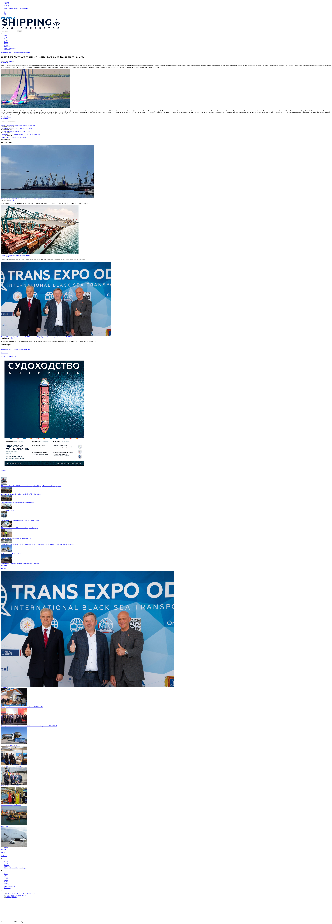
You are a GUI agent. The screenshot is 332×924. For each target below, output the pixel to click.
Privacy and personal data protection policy (16, 8)
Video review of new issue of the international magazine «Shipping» (19, 528)
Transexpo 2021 (5, 687)
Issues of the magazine (10, 48)
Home (6, 35)
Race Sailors (7, 117)
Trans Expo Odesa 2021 (7, 510)
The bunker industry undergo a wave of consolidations (15, 131)
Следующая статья (18, 52)
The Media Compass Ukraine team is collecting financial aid (17, 502)
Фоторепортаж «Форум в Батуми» (11, 805)
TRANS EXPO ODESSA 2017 (9, 745)
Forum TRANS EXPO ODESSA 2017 (11, 553)
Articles (6, 39)
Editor (10, 61)
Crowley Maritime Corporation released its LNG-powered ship (18, 125)
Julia (11, 338)
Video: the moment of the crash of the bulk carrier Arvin (16, 538)
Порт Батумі (4, 826)
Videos (6, 43)
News (5, 37)
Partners (6, 5)
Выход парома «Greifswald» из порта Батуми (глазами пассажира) (20, 563)
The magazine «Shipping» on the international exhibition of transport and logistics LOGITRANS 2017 (29, 726)
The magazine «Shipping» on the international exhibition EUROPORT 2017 (22, 707)
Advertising (7, 49)
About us (6, 2)
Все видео (4, 565)
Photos (6, 42)
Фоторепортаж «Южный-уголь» (10, 785)
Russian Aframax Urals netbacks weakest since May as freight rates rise (20, 134)
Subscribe (7, 7)
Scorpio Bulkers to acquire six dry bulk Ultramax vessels (16, 128)
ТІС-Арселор (4, 847)
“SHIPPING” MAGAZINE (8, 356)
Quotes (6, 40)
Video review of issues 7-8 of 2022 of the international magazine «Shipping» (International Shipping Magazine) (31, 486)
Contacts (6, 3)
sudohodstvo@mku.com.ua (18, 895)
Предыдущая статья (6, 52)
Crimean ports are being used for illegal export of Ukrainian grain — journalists (22, 198)
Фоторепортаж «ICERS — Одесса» (11, 766)
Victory (12, 200)
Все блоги (4, 856)
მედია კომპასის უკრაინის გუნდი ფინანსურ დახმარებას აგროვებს (22, 494)
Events (6, 45)
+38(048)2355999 (11, 897)
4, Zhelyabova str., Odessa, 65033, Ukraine (24, 894)
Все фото (3, 849)
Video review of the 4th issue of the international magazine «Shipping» (20, 520)
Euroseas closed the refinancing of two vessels (13, 137)
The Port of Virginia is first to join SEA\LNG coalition (15, 255)
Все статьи (27, 52)
